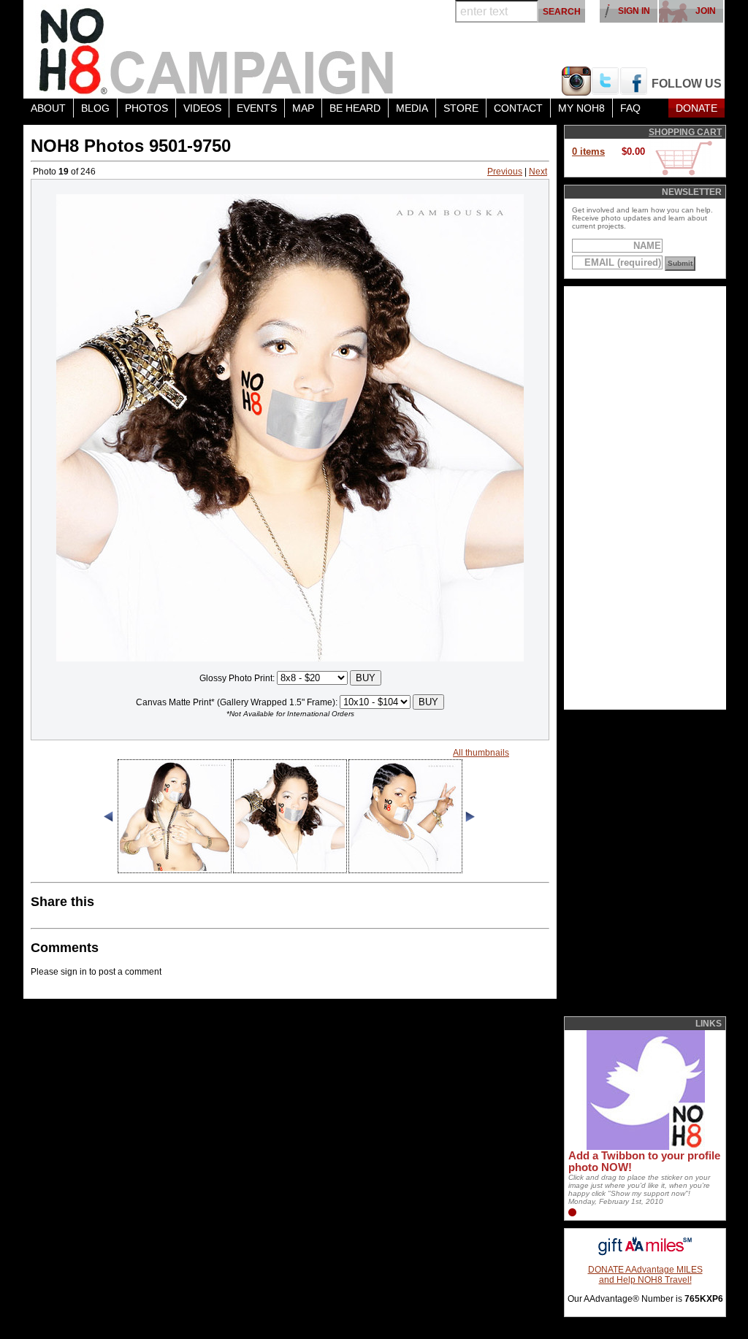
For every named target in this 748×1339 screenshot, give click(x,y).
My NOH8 (581, 108)
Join (705, 11)
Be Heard (355, 108)
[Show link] (644, 1147)
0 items (588, 151)
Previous (504, 171)
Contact (518, 108)
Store (460, 108)
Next (538, 171)
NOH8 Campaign (217, 49)
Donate (696, 108)
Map (303, 108)
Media (412, 108)
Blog (95, 108)
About (48, 108)
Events (257, 108)
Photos (146, 108)
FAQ (630, 108)
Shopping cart (685, 132)
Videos (202, 108)
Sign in (634, 11)
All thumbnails (481, 753)
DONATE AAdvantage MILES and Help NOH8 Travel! (645, 1275)
